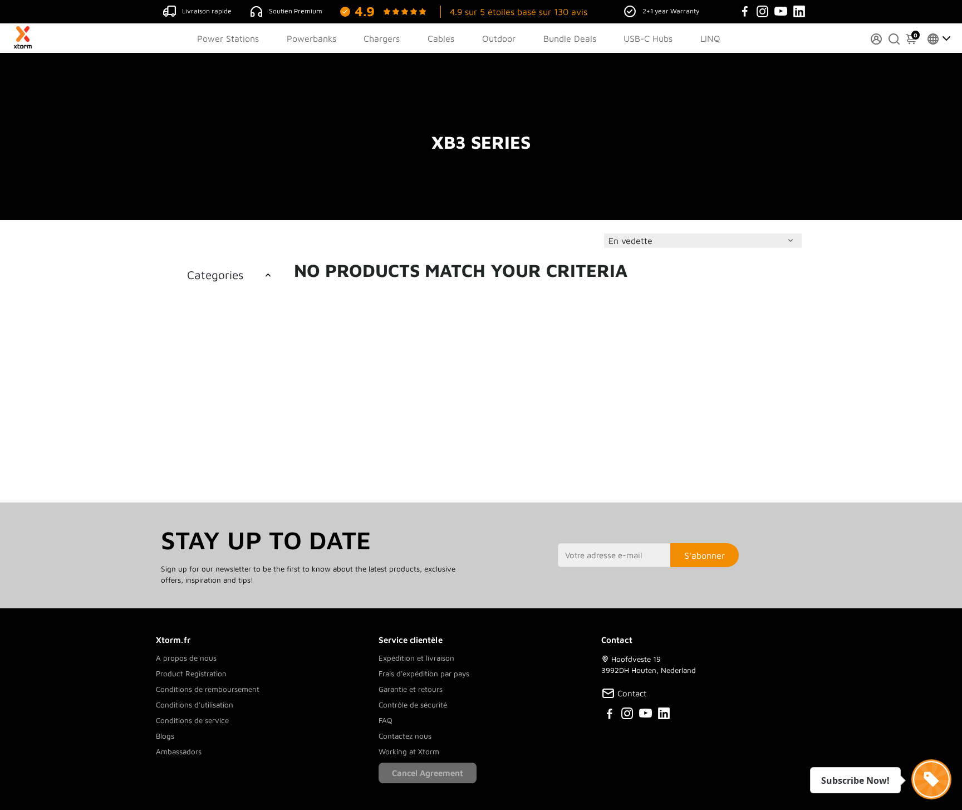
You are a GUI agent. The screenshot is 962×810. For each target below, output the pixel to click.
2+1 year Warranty (670, 11)
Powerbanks (311, 38)
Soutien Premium (295, 11)
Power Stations (228, 38)
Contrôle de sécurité (413, 704)
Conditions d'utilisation (194, 704)
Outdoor (499, 38)
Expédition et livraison (416, 657)
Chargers (382, 38)
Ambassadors (179, 751)
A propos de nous (186, 657)
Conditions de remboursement (207, 689)
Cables (441, 38)
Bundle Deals (569, 38)
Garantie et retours (411, 689)
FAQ (385, 720)
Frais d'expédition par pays (424, 673)
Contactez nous (405, 735)
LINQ (710, 38)
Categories (215, 274)
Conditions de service (192, 720)
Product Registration (191, 673)
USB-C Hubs (648, 38)
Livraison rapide (207, 11)
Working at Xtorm (409, 751)
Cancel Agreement (427, 773)
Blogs (165, 735)
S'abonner (704, 555)
